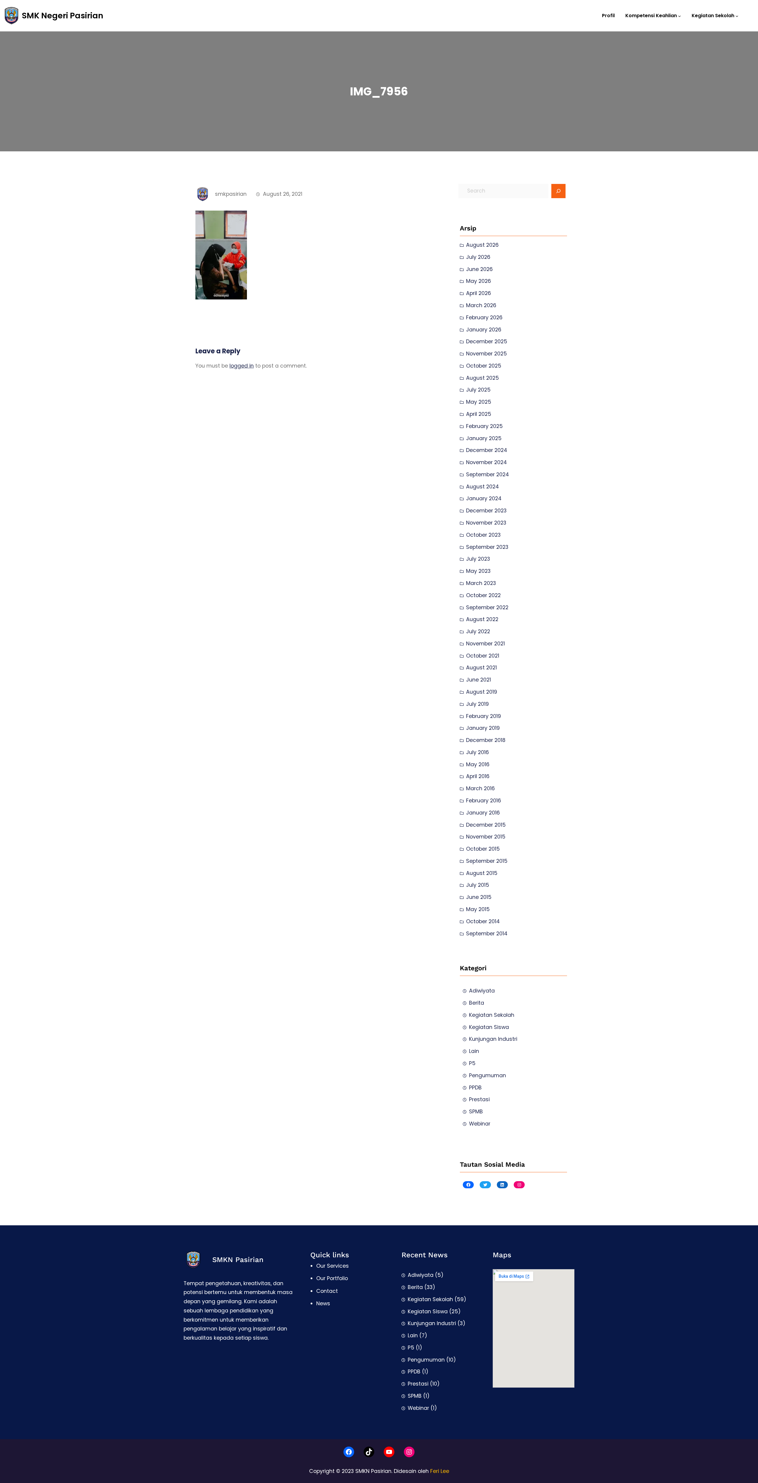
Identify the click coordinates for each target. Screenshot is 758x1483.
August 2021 (481, 667)
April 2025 (478, 414)
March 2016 (480, 788)
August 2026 (482, 244)
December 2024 (486, 450)
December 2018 (485, 740)
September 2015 (487, 861)
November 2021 (485, 643)
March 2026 (481, 305)
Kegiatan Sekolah (491, 1015)
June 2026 (479, 269)
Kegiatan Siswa (489, 1027)
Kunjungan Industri (493, 1039)
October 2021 (482, 655)
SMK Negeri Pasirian (62, 15)
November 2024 (486, 462)
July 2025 (478, 389)
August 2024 (482, 486)
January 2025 (484, 438)
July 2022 (478, 631)
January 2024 (484, 498)
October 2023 (483, 534)
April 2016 (477, 776)
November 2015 (485, 836)
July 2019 (477, 704)
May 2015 (478, 909)
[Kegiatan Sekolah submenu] (736, 15)
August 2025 (482, 377)
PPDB (475, 1087)
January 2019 (483, 728)
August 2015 (481, 873)
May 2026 (478, 281)
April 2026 (478, 293)
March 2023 (481, 583)
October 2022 (483, 595)
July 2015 (477, 885)
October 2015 (483, 848)
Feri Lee (439, 1471)
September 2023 (487, 547)
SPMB (476, 1111)
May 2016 (477, 764)
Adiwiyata (482, 990)
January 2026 (483, 329)
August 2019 (481, 691)
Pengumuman (487, 1075)
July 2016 (477, 752)
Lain (474, 1051)
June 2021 (478, 679)
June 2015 (479, 897)
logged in (241, 365)
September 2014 (487, 933)
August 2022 (482, 619)
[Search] (558, 191)
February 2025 (484, 426)
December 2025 (486, 341)
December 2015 (486, 824)
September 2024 (487, 474)
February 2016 (483, 800)
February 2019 (483, 716)
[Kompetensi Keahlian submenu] (679, 15)
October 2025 (483, 365)
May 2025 (478, 401)
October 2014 (483, 921)
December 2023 (486, 510)
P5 (472, 1063)
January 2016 (483, 812)
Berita (476, 1002)
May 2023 (478, 571)
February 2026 (484, 317)
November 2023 (486, 522)
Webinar (479, 1123)
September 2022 (487, 607)
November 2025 (486, 353)
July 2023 (478, 558)
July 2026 (478, 257)
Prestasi (479, 1099)
